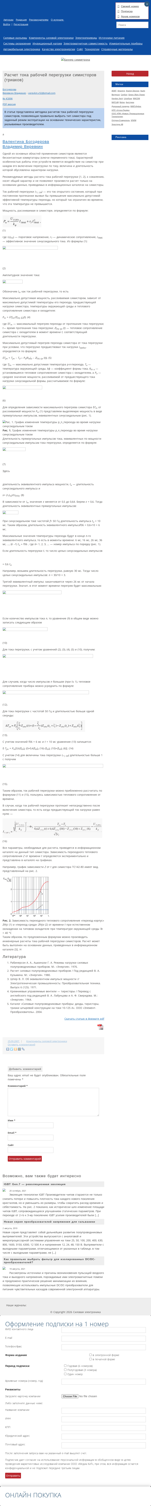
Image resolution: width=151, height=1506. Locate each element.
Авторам (8, 19)
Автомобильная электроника (21, 49)
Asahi (142, 90)
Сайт (11, 1145)
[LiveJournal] (23, 1049)
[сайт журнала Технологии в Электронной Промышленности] (61, 1305)
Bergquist (116, 94)
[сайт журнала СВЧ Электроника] (135, 1305)
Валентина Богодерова (26, 141)
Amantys (121, 90)
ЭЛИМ (133, 120)
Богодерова (9, 89)
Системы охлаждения (17, 43)
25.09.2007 (14, 1041)
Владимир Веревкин (23, 146)
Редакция (21, 19)
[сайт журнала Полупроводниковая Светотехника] (109, 1305)
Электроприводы (86, 38)
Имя (11, 1120)
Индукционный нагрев (47, 43)
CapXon (124, 94)
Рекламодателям (38, 19)
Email (12, 1132)
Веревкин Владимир (14, 93)
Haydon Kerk (117, 98)
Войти (6, 24)
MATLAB (115, 102)
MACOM (136, 98)
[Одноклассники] (15, 1049)
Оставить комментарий (21, 1044)
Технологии (92, 49)
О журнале (57, 19)
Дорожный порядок (120, 106)
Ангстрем (130, 102)
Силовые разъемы (15, 38)
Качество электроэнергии (58, 49)
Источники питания (111, 38)
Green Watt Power (136, 94)
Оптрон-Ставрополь (121, 120)
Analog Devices (132, 90)
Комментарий (18, 1086)
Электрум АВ (117, 124)
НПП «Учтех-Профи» (121, 110)
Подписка (127, 11)
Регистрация (21, 24)
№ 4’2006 (8, 98)
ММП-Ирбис (135, 106)
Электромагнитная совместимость (86, 43)
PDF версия (9, 104)
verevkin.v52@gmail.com (41, 93)
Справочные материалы (117, 49)
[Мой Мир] (19, 1049)
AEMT (114, 90)
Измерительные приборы (126, 43)
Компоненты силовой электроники (51, 38)
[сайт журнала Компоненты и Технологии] (83, 1305)
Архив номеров (130, 16)
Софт (80, 49)
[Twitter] (12, 1049)
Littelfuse (128, 98)
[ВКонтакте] (8, 1049)
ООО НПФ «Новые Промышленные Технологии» (128, 115)
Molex (122, 102)
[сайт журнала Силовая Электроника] (38, 1305)
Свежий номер (130, 6)
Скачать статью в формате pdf (84, 1018)
